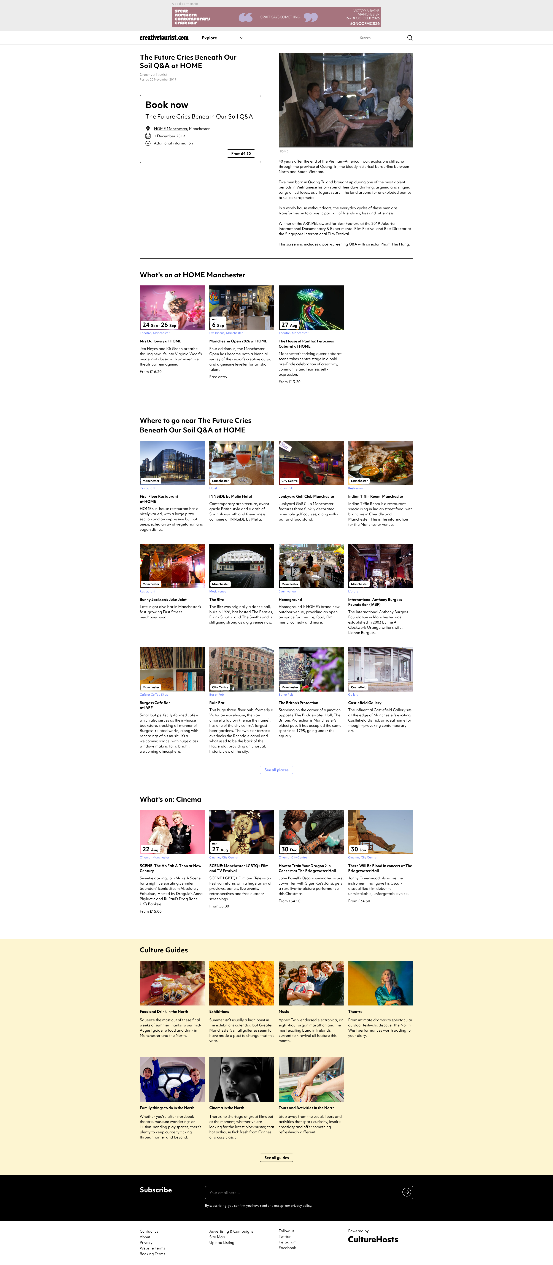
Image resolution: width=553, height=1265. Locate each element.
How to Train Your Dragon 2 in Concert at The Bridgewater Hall (307, 868)
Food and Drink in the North (164, 1011)
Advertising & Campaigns (231, 1231)
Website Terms (152, 1248)
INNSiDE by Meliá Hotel (230, 496)
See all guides (276, 1157)
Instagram (288, 1242)
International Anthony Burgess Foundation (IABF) (375, 602)
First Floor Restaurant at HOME (159, 499)
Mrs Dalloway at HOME (160, 341)
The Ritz (216, 599)
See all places (276, 769)
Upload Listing (221, 1242)
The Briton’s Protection (298, 702)
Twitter (285, 1236)
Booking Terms (152, 1254)
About (145, 1237)
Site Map (217, 1237)
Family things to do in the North (167, 1107)
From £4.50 (241, 153)
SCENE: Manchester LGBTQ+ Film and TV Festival (239, 868)
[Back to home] (164, 39)
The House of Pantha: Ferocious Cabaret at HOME (306, 343)
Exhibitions (219, 1011)
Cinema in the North (226, 1107)
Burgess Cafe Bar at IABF (155, 705)
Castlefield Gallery (364, 702)
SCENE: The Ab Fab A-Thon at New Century (170, 868)
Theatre (355, 1011)
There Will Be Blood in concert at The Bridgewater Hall (380, 868)
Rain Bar (216, 702)
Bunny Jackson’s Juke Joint (163, 599)
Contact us (149, 1231)
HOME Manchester (170, 128)
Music (284, 1011)
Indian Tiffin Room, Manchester (375, 496)
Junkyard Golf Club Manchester (306, 496)
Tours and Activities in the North (307, 1107)
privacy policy (301, 1205)
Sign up (407, 1192)
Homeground (290, 599)
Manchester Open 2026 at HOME (238, 341)
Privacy (146, 1242)
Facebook (287, 1247)
